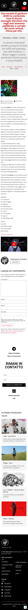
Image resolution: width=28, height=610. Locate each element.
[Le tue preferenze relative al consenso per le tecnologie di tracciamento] (25, 607)
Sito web (3, 311)
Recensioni (9, 66)
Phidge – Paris (7, 463)
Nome (3, 299)
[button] (4, 5)
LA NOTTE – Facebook (6, 234)
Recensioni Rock (19, 66)
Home (3, 66)
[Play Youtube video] (14, 244)
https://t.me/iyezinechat (14, 356)
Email (3, 305)
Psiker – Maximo (8, 519)
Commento (4, 279)
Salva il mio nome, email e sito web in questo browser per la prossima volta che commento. (13, 321)
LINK (14, 398)
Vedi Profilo (15, 262)
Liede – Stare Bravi (9, 436)
